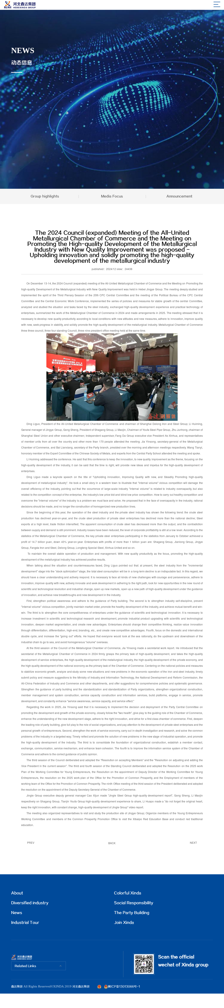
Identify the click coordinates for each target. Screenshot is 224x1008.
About (17, 893)
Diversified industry (29, 903)
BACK (112, 843)
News (16, 913)
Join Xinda (124, 923)
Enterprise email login (117, 1001)
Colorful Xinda (127, 893)
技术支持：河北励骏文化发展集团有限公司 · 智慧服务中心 (175, 1001)
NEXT (193, 842)
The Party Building (131, 913)
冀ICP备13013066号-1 (124, 986)
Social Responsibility (133, 903)
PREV (30, 842)
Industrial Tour (25, 923)
